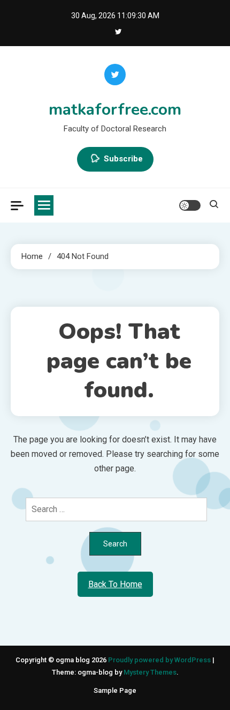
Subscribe (123, 159)
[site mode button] (190, 205)
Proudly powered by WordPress (160, 660)
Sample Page (115, 690)
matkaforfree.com (115, 110)
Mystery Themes (150, 672)
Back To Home (115, 584)
